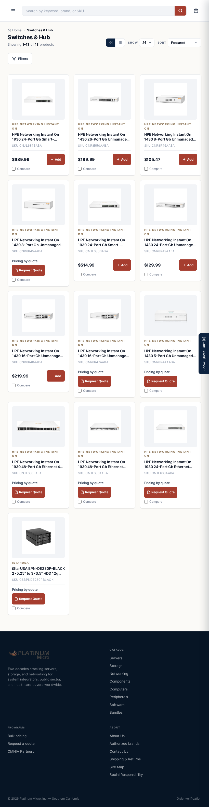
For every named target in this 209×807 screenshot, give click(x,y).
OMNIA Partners (21, 751)
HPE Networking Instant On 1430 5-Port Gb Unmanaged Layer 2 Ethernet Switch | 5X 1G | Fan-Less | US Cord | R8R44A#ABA (168, 353)
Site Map (117, 767)
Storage (116, 666)
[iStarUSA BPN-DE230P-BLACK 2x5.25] (38, 537)
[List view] (120, 43)
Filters (23, 59)
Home (17, 30)
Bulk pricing (17, 736)
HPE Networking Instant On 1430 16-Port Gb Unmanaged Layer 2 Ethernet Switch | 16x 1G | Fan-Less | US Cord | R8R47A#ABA (103, 353)
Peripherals (119, 697)
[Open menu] (13, 10)
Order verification (189, 798)
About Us (117, 736)
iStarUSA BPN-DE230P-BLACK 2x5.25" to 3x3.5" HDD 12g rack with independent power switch (38, 571)
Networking (119, 674)
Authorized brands (124, 743)
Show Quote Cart (204, 354)
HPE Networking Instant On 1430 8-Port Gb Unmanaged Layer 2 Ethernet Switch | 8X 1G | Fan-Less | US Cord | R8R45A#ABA (36, 242)
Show (133, 42)
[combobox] (98, 11)
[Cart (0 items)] (196, 10)
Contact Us (119, 751)
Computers (119, 689)
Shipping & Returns (125, 759)
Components (120, 681)
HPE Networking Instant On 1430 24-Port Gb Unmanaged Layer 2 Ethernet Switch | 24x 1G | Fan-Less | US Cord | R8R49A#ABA (169, 242)
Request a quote (21, 743)
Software (117, 705)
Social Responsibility (126, 775)
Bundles (116, 712)
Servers (116, 658)
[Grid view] (110, 43)
